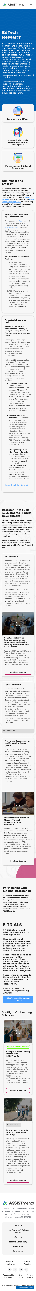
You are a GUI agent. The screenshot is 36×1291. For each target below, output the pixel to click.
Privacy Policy (30, 1276)
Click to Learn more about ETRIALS (18, 999)
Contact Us (18, 1251)
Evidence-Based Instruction (18, 1047)
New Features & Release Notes (18, 1231)
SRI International (12, 228)
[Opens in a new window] (10, 1270)
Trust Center (18, 1246)
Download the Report (16, 485)
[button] (31, 4)
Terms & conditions (9, 1262)
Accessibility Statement (8, 1276)
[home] (13, 4)
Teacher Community (18, 1241)
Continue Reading (18, 672)
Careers (18, 1237)
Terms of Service (27, 1262)
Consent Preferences (25, 1287)
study (21, 221)
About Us (18, 1225)
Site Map (21, 1276)
